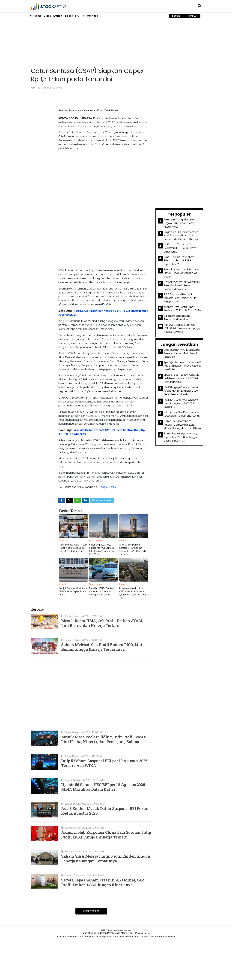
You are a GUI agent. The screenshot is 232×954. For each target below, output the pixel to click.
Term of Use (88, 933)
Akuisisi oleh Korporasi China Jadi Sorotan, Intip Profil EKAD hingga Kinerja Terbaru (106, 835)
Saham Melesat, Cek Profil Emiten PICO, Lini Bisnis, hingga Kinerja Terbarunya (101, 647)
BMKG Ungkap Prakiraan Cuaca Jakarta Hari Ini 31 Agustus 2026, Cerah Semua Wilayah (181, 391)
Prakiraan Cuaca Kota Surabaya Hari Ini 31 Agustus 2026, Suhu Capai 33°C (181, 403)
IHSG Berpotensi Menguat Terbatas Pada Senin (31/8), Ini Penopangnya (180, 298)
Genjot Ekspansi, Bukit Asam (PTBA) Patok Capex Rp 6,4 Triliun (73, 591)
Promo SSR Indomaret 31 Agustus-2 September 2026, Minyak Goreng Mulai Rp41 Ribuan (182, 425)
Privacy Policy (142, 933)
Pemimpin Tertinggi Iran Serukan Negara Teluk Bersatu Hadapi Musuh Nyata (181, 223)
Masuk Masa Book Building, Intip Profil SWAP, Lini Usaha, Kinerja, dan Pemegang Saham (103, 739)
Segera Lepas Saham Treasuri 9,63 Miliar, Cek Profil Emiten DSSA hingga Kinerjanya (102, 882)
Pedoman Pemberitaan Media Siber (115, 933)
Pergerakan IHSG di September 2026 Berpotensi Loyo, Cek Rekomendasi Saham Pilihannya (181, 236)
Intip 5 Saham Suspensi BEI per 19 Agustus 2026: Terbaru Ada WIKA (104, 763)
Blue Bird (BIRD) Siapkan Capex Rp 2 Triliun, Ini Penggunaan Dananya (101, 591)
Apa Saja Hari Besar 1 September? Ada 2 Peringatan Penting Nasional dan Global (182, 366)
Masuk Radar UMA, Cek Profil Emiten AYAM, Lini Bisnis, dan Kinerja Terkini (102, 623)
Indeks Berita (91, 911)
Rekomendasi (90, 16)
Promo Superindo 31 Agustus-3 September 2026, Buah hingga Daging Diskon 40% (180, 437)
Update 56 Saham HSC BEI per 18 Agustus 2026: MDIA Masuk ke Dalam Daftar (103, 787)
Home (38, 16)
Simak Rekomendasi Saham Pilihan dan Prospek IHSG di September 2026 (179, 261)
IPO (77, 16)
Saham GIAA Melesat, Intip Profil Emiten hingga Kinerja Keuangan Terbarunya (105, 858)
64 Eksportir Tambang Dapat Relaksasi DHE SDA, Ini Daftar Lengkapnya (180, 248)
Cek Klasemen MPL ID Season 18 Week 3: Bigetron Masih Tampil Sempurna (182, 353)
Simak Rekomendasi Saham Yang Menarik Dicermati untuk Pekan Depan (182, 273)
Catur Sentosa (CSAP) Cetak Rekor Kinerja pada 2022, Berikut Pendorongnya (73, 547)
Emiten (57, 16)
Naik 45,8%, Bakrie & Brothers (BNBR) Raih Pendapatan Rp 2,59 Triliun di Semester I (182, 328)
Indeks (69, 16)
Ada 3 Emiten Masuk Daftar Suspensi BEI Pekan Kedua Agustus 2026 (104, 811)
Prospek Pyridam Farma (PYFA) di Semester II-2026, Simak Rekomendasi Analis (182, 285)
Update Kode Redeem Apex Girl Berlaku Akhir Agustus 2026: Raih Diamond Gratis (181, 378)
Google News (107, 486)
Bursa (47, 16)
